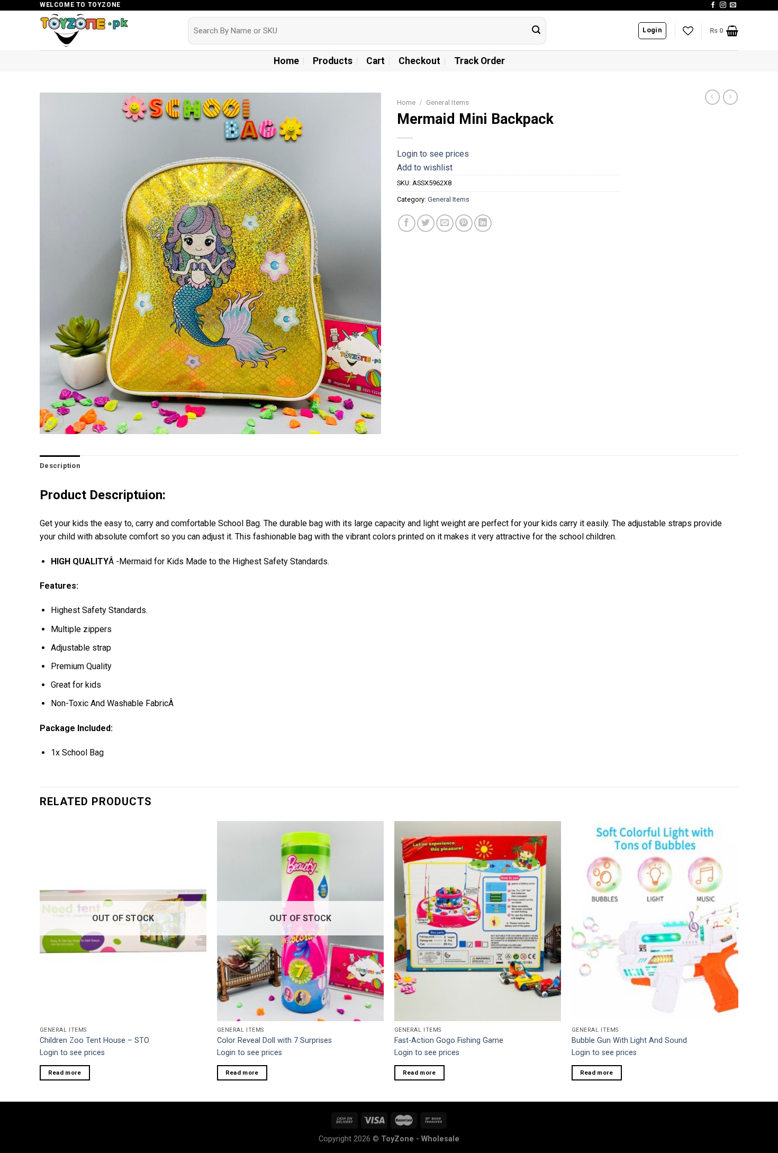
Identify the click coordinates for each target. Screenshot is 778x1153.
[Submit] (536, 31)
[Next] (738, 960)
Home (286, 61)
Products (332, 61)
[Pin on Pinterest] (464, 223)
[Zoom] (53, 421)
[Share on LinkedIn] (483, 223)
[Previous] (40, 960)
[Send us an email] (733, 5)
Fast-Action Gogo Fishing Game (448, 1040)
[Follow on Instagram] (723, 5)
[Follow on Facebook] (713, 5)
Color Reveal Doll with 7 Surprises (274, 1040)
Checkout (419, 61)
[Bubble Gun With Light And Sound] (655, 921)
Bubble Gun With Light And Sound (629, 1040)
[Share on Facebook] (406, 223)
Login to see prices (433, 154)
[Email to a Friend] (445, 223)
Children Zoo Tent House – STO (94, 1040)
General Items (447, 102)
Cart (375, 61)
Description (60, 466)
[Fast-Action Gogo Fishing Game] (477, 921)
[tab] (60, 465)
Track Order (479, 61)
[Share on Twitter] (426, 223)
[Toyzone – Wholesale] (106, 30)
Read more (65, 1072)
